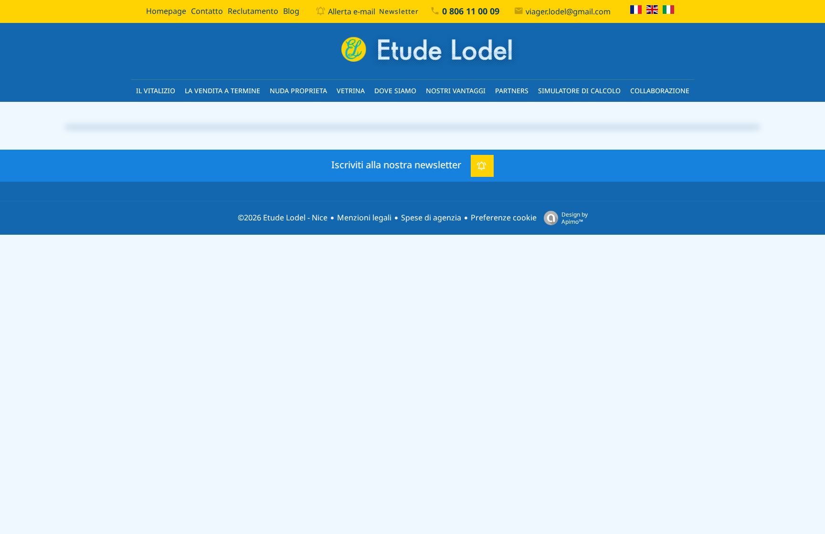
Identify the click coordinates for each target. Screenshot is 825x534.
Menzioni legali (364, 217)
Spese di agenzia (431, 217)
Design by (574, 217)
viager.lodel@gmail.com (568, 11)
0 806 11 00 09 (470, 11)
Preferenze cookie (504, 217)
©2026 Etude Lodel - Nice (283, 217)
